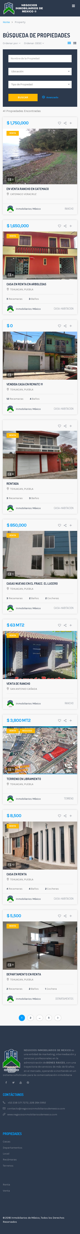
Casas (6, 1141)
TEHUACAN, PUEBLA (21, 289)
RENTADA (13, 483)
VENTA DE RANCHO (18, 683)
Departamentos (12, 1147)
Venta (6, 1190)
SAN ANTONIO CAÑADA (23, 688)
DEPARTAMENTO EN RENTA (24, 974)
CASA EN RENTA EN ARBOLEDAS (26, 284)
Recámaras (10, 1159)
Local (6, 1153)
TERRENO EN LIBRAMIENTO (24, 779)
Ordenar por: (11, 43)
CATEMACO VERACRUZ (23, 194)
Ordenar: (33, 43)
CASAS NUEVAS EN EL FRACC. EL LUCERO (32, 583)
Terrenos (8, 1165)
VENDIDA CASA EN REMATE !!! (25, 384)
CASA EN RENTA (17, 874)
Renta (6, 1184)
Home (6, 22)
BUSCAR (23, 97)
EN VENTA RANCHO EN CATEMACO (28, 189)
